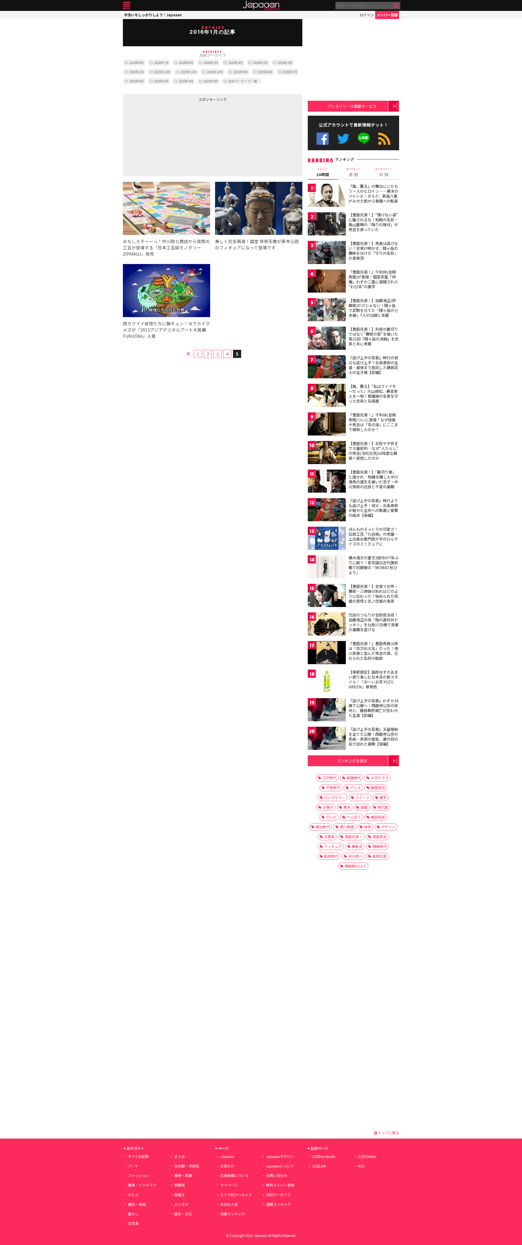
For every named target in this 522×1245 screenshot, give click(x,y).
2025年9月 (240, 71)
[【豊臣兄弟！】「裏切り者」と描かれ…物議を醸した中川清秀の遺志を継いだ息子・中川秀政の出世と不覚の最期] (327, 482)
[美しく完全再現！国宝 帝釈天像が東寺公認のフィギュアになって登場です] (258, 209)
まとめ (179, 1156)
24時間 (322, 172)
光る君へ (355, 856)
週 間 (353, 172)
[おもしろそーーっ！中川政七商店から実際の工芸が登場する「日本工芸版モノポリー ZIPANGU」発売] (166, 209)
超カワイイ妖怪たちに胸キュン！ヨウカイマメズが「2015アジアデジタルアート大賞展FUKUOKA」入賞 (166, 329)
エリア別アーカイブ (236, 1194)
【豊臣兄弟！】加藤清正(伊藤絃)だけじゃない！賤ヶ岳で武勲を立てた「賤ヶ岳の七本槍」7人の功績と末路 (373, 308)
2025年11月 (188, 71)
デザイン (388, 826)
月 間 (383, 172)
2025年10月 (215, 71)
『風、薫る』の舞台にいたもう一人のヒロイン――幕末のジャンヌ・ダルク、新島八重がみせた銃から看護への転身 (373, 193)
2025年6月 (136, 81)
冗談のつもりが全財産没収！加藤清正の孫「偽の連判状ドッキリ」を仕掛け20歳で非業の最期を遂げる (374, 622)
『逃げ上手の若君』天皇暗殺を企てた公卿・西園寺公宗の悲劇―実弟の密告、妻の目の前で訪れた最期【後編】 (373, 736)
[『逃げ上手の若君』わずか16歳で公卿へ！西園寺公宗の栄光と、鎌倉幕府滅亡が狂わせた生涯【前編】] (327, 710)
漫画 (364, 807)
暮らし (133, 1213)
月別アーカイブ (278, 1194)
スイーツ (362, 797)
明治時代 (323, 826)
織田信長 (378, 817)
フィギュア (333, 846)
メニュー (126, 6)
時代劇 (383, 807)
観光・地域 (137, 1204)
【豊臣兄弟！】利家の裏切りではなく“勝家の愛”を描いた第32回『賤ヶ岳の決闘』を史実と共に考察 (374, 336)
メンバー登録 (387, 14)
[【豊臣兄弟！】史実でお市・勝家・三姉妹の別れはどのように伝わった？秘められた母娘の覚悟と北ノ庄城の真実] (327, 596)
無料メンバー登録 (280, 1185)
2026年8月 (136, 62)
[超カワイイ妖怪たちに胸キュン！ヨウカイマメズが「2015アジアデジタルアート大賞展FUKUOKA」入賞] (166, 291)
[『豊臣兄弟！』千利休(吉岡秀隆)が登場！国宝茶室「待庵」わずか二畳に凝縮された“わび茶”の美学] (327, 281)
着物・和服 (183, 1175)
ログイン (367, 14)
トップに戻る (388, 1132)
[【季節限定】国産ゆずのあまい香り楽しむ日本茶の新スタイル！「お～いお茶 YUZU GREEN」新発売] (327, 682)
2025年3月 (210, 81)
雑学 (383, 797)
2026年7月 (161, 62)
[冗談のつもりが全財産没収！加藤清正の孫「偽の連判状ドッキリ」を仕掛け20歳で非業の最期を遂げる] (327, 624)
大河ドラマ (380, 777)
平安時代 (333, 787)
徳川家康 (347, 826)
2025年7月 (289, 71)
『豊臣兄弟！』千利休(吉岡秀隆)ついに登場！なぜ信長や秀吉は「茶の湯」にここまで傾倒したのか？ (373, 422)
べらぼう (354, 817)
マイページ (229, 1185)
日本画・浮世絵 (186, 1166)
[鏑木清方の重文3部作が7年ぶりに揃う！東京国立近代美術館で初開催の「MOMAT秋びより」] (327, 567)
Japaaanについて (280, 1166)
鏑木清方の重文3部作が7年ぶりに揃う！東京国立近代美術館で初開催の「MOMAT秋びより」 (374, 565)
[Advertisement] (168, 138)
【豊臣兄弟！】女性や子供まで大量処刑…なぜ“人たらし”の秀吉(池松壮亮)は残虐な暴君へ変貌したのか (373, 450)
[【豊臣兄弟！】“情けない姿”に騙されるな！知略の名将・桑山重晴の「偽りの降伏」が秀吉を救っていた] (327, 224)
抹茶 (367, 826)
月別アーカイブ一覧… (244, 81)
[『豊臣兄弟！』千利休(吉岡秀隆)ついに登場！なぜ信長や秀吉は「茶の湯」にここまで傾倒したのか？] (327, 424)
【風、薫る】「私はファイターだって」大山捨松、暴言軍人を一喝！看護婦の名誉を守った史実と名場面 (373, 393)
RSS (384, 139)
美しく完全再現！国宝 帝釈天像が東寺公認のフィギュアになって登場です (257, 244)
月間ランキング (232, 1213)
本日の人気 (229, 1204)
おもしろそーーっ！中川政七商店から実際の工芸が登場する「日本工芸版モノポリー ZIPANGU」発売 (166, 247)
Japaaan (261, 5)
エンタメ (181, 1204)
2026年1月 (136, 71)
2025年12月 (162, 71)
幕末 (346, 807)
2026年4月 (235, 62)
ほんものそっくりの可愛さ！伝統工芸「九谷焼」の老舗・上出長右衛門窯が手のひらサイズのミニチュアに (373, 536)
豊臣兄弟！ (353, 836)
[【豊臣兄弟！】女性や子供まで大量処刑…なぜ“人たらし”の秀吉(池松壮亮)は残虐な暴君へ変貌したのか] (327, 453)
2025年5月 (161, 81)
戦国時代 (354, 777)
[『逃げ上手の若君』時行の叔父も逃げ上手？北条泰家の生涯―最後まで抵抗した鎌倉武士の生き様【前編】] (327, 367)
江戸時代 (329, 777)
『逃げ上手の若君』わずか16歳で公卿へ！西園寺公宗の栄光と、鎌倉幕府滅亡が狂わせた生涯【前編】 (374, 708)
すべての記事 (138, 1156)
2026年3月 (260, 62)
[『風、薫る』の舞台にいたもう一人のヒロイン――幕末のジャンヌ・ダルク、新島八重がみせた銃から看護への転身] (327, 196)
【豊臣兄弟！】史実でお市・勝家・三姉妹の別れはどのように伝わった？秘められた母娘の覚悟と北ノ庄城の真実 (373, 593)
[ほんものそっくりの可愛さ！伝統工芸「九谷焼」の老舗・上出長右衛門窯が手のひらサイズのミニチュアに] (327, 539)
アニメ (355, 787)
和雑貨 (179, 1185)
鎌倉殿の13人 (355, 866)
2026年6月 (186, 62)
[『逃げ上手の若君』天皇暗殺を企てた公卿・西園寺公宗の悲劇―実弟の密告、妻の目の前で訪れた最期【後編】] (327, 739)
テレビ (331, 817)
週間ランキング (278, 1204)
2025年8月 (265, 71)
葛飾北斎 (379, 856)
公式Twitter (343, 139)
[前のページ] (188, 353)
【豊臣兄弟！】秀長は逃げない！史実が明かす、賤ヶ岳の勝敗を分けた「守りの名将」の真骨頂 (373, 250)
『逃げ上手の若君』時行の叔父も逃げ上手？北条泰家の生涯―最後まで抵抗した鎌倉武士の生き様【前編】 (373, 365)
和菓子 (179, 1194)
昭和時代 (331, 856)
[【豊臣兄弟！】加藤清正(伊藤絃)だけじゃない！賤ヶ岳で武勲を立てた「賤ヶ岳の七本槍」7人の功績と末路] (327, 310)
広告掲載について (234, 1175)
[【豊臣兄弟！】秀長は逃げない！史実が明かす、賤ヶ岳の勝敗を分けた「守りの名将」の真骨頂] (327, 253)
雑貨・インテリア (142, 1185)
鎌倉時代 (379, 846)
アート (133, 1166)
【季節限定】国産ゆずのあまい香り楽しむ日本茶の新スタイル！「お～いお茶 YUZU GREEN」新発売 (373, 679)
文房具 (329, 836)
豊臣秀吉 (379, 836)
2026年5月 (210, 62)
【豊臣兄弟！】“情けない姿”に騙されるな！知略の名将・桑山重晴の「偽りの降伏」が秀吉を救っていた (373, 222)
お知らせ (227, 1166)
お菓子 (328, 807)
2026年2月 (285, 62)
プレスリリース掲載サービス (352, 106)
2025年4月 (186, 81)
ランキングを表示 (352, 760)
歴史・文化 (183, 1213)
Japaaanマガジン (280, 1156)
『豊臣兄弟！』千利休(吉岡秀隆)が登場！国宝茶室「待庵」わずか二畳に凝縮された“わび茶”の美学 (373, 279)
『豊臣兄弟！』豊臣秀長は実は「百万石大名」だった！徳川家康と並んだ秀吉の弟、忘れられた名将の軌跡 (373, 650)
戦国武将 (378, 787)
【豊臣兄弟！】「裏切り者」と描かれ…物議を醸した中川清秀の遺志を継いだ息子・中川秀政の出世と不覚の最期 (373, 479)
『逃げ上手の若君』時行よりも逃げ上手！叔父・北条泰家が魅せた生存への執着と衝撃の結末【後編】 (373, 508)
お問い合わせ (276, 1175)
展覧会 (357, 846)
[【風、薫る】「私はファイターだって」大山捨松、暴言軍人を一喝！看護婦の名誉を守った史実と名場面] (327, 396)
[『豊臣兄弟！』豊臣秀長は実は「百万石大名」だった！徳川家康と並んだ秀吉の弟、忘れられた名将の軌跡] (327, 653)
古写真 (133, 1223)
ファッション (138, 1175)
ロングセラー (334, 797)
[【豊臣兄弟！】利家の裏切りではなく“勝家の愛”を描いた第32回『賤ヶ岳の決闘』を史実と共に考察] (327, 339)
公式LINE (364, 139)
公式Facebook (323, 139)
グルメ (133, 1194)
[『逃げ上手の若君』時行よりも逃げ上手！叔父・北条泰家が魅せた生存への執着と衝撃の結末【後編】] (327, 510)
